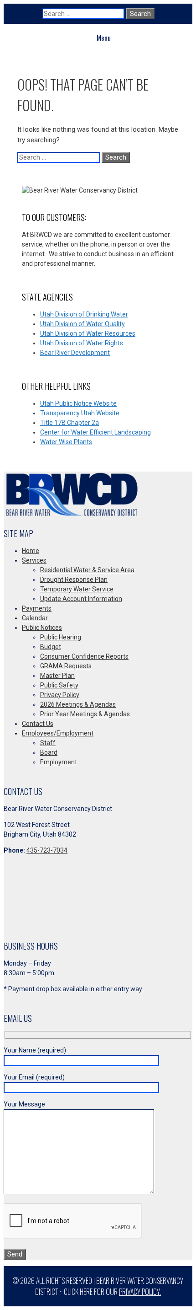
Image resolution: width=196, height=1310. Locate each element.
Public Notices (42, 627)
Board (48, 752)
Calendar (35, 618)
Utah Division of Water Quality (82, 324)
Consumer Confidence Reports (84, 656)
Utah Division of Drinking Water (84, 314)
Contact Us (37, 723)
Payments (37, 608)
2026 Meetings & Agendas (78, 704)
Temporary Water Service (76, 589)
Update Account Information (81, 598)
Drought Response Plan (74, 579)
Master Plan (57, 675)
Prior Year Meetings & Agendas (85, 714)
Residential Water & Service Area (87, 570)
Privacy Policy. (140, 1291)
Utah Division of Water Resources (87, 333)
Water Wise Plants (66, 442)
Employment (58, 762)
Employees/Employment (57, 733)
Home (30, 550)
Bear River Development (75, 352)
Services (34, 560)
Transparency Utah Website (79, 413)
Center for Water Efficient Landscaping (95, 432)
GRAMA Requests (66, 666)
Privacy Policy (59, 694)
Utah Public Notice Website (78, 403)
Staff (48, 742)
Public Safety (59, 685)
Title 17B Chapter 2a (69, 422)
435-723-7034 (46, 850)
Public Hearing (60, 637)
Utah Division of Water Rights (81, 343)
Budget (50, 646)
